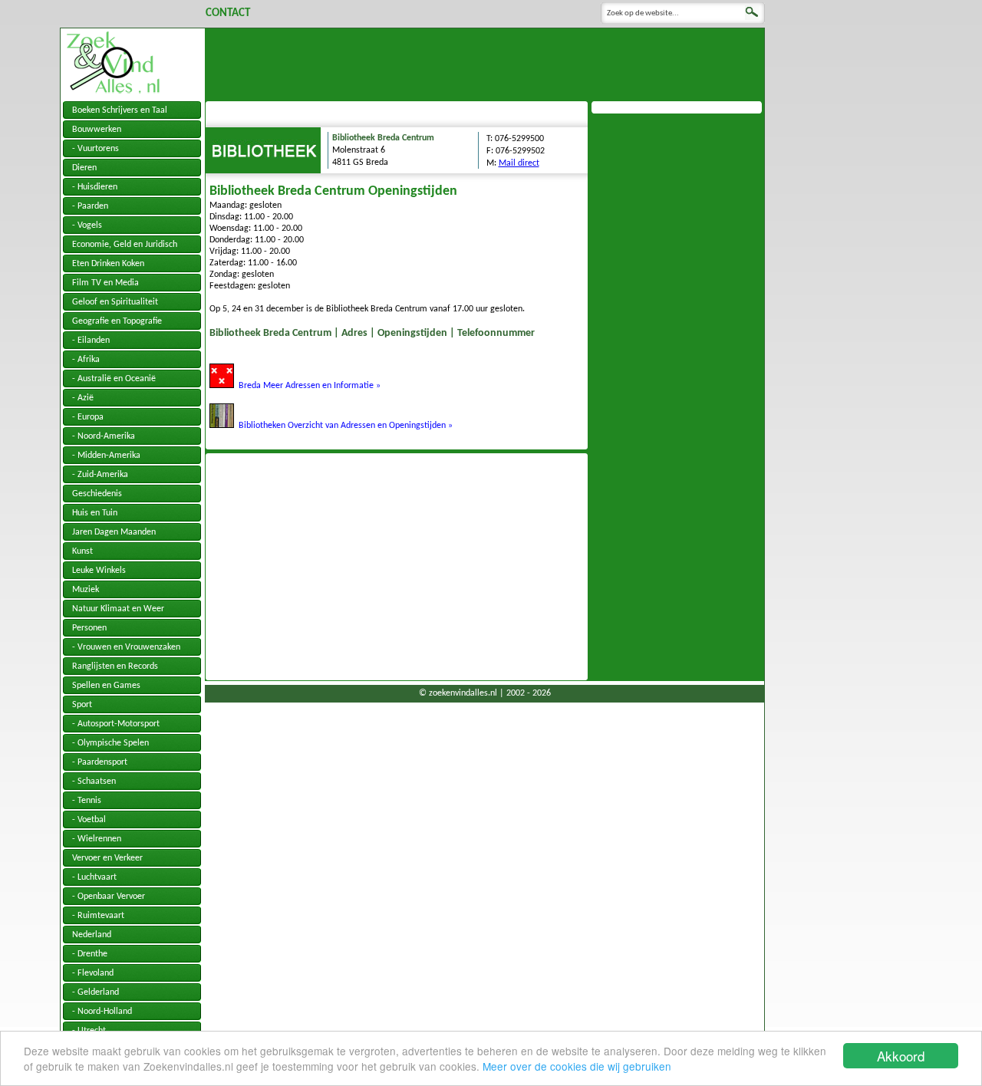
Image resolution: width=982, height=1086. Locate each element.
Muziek (85, 589)
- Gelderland (95, 992)
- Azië (83, 398)
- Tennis (86, 800)
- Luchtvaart (94, 877)
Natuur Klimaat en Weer (118, 609)
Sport (82, 704)
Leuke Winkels (99, 570)
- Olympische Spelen (110, 743)
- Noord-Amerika (103, 436)
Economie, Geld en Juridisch (124, 244)
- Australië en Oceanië (114, 378)
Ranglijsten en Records (115, 666)
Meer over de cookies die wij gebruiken (577, 1066)
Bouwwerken (96, 129)
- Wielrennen (96, 839)
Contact (228, 13)
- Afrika (86, 359)
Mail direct (519, 163)
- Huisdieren (94, 187)
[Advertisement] (485, 62)
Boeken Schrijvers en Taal (119, 110)
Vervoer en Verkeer (107, 858)
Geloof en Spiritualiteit (115, 302)
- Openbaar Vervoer (108, 896)
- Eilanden (91, 340)
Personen (89, 628)
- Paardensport (99, 762)
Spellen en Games (106, 685)
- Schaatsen (94, 781)
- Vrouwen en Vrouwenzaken (126, 647)
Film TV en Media (105, 283)
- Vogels (87, 225)
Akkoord (900, 1055)
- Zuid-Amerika (100, 474)
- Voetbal (89, 819)
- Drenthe (89, 954)
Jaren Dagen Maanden (114, 532)
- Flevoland (93, 973)
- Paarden (90, 206)
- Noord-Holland (102, 1011)
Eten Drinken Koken (108, 263)
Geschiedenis (97, 494)
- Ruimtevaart (98, 915)
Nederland (91, 935)
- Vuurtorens (95, 148)
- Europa (88, 417)
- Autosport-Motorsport (116, 724)
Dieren (84, 168)
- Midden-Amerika (106, 455)
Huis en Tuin (94, 513)
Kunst (82, 551)
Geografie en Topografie (117, 321)
